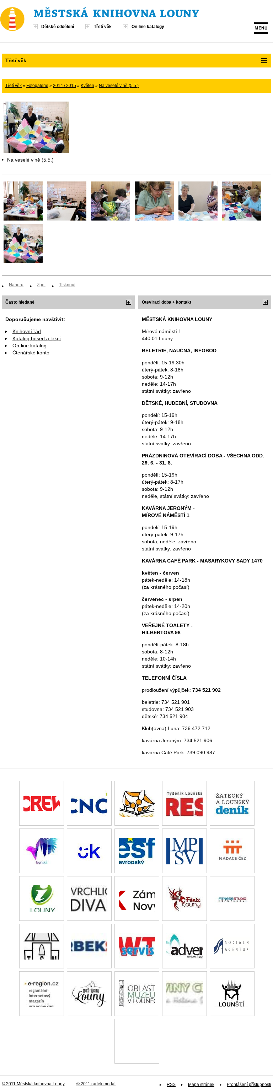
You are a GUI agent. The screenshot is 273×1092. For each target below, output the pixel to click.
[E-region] (41, 993)
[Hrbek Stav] (89, 946)
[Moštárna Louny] (89, 993)
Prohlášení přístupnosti (249, 1084)
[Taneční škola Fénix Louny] (184, 898)
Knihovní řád (26, 331)
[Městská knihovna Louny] (116, 15)
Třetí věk (103, 26)
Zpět (41, 284)
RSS (171, 1084)
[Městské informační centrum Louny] (41, 898)
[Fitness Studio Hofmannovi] (232, 898)
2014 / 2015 (64, 85)
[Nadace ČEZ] (232, 850)
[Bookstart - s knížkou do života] (136, 803)
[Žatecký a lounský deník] (232, 803)
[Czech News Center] (89, 803)
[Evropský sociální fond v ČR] (136, 850)
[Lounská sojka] (41, 850)
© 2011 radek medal (96, 1083)
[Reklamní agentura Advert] (184, 946)
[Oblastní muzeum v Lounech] (136, 993)
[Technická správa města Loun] (41, 946)
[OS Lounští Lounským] (232, 993)
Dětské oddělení (57, 26)
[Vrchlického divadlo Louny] (89, 898)
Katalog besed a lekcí (36, 338)
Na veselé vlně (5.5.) (119, 85)
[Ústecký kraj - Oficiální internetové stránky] (89, 850)
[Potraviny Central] (184, 993)
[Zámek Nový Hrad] (136, 898)
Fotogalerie (37, 85)
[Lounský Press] (184, 803)
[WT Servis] (136, 946)
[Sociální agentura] (232, 946)
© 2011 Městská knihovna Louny (33, 1083)
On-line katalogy (148, 26)
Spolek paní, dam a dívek (136, 1041)
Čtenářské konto (30, 352)
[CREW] (41, 803)
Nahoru (16, 284)
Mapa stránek (201, 1084)
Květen (87, 85)
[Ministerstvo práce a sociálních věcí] (184, 850)
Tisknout (67, 284)
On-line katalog (29, 345)
